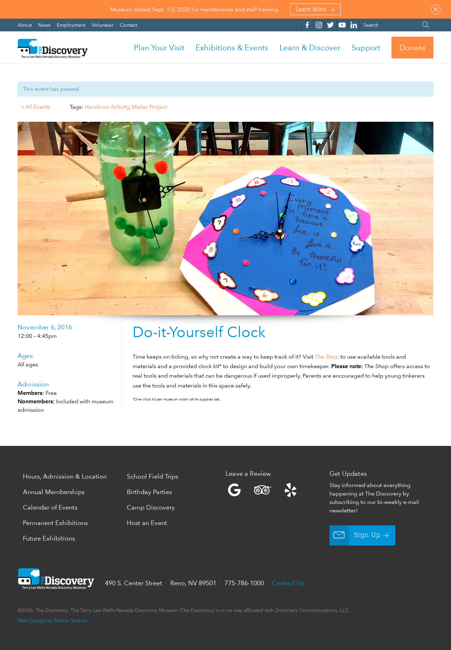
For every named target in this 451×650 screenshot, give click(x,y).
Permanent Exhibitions (55, 522)
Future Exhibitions (49, 538)
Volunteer (103, 25)
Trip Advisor (262, 490)
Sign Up (367, 535)
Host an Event (147, 522)
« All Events (35, 106)
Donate (412, 47)
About (25, 25)
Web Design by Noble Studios (52, 620)
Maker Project (149, 106)
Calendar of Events (50, 507)
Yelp (276, 490)
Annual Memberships (54, 492)
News (45, 25)
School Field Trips (152, 476)
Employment (72, 25)
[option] (225, 218)
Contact (128, 25)
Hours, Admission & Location (65, 476)
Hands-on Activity (107, 106)
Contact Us (288, 583)
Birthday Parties (149, 492)
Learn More (311, 10)
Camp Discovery (151, 507)
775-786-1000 (244, 583)
